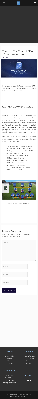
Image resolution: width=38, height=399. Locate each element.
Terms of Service (29, 356)
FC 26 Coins (10, 376)
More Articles (9, 356)
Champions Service (9, 383)
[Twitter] (31, 380)
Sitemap (29, 361)
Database (10, 358)
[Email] (28, 380)
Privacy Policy (29, 358)
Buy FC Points (9, 378)
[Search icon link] (35, 3)
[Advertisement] (19, 23)
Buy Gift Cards (9, 380)
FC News (10, 363)
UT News (10, 361)
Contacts (29, 363)
